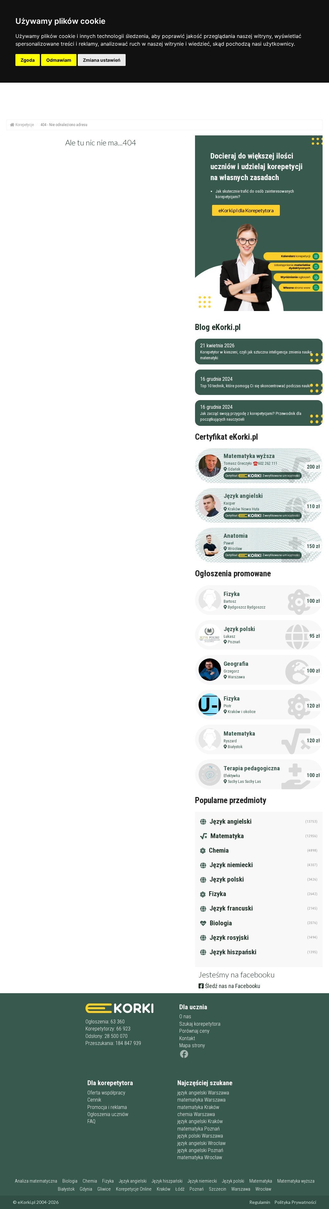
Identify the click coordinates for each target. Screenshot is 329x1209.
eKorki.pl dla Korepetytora (246, 210)
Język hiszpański (232, 952)
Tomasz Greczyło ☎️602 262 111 (250, 463)
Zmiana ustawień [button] (101, 60)
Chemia (218, 850)
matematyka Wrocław (199, 1157)
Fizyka (232, 594)
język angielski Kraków (200, 1121)
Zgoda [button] (28, 60)
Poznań (234, 641)
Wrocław (235, 548)
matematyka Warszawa (201, 1100)
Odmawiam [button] (58, 60)
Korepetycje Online (134, 1189)
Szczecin (217, 1189)
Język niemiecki (230, 865)
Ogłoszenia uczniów (107, 1114)
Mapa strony (192, 1045)
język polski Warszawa (200, 1136)
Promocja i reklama (107, 1107)
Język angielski (243, 495)
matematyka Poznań (198, 1129)
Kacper (229, 503)
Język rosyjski (228, 937)
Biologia (220, 923)
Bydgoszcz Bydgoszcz (246, 607)
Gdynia (86, 1189)
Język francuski (230, 908)
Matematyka (239, 733)
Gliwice (104, 1189)
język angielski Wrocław (201, 1143)
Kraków (163, 1189)
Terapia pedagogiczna (252, 768)
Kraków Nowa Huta (243, 509)
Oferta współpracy (106, 1093)
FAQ (91, 1121)
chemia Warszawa (196, 1114)
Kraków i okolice (241, 711)
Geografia (236, 663)
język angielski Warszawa (203, 1093)
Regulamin (259, 1202)
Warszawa (236, 676)
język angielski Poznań (200, 1150)
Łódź (179, 1189)
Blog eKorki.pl (218, 327)
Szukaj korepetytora (199, 1024)
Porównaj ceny (194, 1031)
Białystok (235, 746)
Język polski (239, 629)
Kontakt (187, 1038)
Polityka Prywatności (295, 1202)
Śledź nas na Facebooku (232, 986)
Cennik (94, 1100)
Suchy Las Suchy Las (244, 781)
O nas (185, 1016)
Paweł (229, 543)
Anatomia (236, 535)
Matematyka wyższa (249, 456)
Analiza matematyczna (36, 1181)
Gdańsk (234, 469)
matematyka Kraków (198, 1107)
